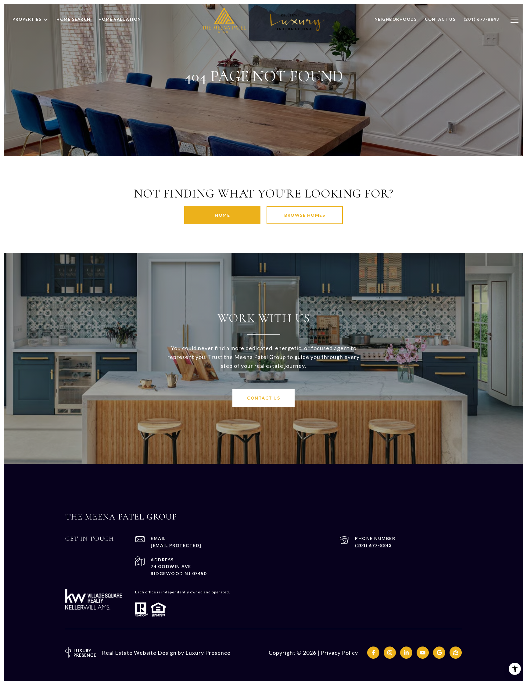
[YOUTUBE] (423, 653)
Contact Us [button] (263, 397)
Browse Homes (304, 215)
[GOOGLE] (439, 653)
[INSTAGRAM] (390, 653)
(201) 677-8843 (373, 545)
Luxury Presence (208, 652)
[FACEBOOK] (373, 653)
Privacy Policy (339, 652)
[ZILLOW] (456, 653)
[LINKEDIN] (406, 653)
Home (222, 215)
